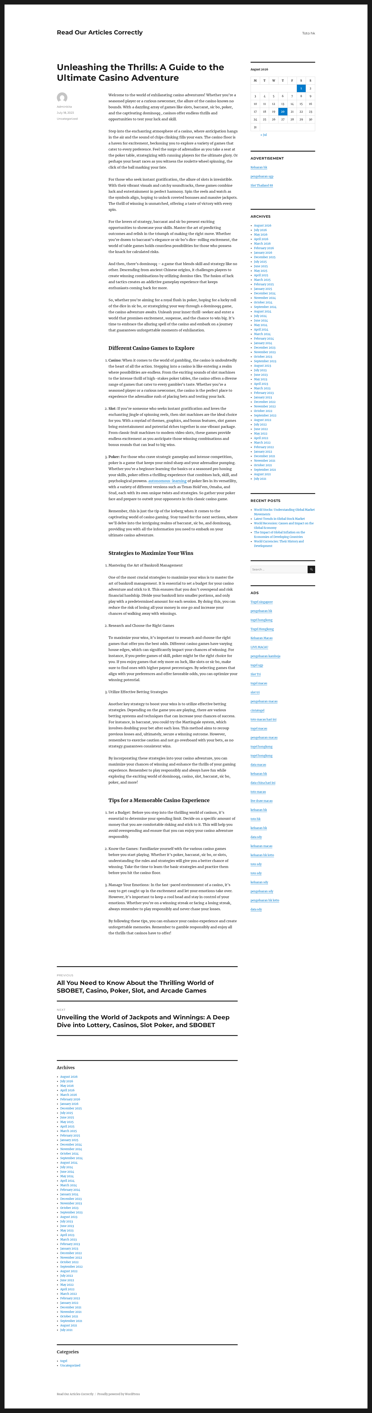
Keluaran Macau (262, 638)
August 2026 (69, 1077)
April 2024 (67, 1181)
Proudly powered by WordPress (118, 1394)
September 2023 (71, 1212)
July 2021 (66, 1330)
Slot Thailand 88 (262, 185)
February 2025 (70, 1135)
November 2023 (71, 1203)
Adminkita (64, 106)
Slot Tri (256, 674)
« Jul (263, 135)
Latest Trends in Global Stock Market (279, 519)
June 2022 (67, 1280)
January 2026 (69, 1104)
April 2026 (67, 1090)
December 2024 (71, 1144)
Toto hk (308, 33)
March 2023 (68, 1239)
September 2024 (71, 1158)
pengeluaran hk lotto (265, 900)
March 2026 (68, 1095)
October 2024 (69, 1153)
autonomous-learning (167, 481)
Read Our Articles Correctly (100, 32)
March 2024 (68, 1185)
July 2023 (66, 1221)
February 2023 (70, 1244)
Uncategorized (67, 118)
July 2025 (66, 1113)
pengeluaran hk (261, 611)
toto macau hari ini (263, 719)
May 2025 (67, 1122)
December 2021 (70, 1307)
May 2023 (66, 1230)
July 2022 (66, 1276)
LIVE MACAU (259, 647)
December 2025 (71, 1108)
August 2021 (68, 1325)
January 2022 (69, 1303)
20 (283, 111)
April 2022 (67, 1289)
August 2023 (68, 1217)
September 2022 (71, 1267)
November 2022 (71, 1257)
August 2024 (69, 1163)
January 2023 (69, 1248)
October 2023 (69, 1208)
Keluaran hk (259, 167)
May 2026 (67, 1086)
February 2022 (70, 1298)
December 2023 (71, 1199)
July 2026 (66, 1081)
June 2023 (67, 1226)
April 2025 (67, 1126)
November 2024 (71, 1149)
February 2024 (70, 1190)
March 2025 (68, 1131)
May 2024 (67, 1176)
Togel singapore (262, 602)
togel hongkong (262, 620)
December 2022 (71, 1253)
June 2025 (67, 1117)
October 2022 (69, 1262)
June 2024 (67, 1172)
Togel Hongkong (262, 629)
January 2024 (69, 1194)
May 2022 (67, 1285)
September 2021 (71, 1321)
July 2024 (66, 1167)
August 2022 (69, 1271)
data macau (258, 765)
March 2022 (68, 1294)
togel (63, 1361)
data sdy (256, 909)
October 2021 (69, 1316)
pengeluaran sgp (262, 176)
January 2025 (69, 1140)
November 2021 (71, 1312)
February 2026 (70, 1099)
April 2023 (67, 1235)
